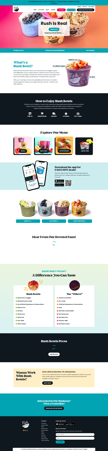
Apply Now (47, 383)
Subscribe (60, 442)
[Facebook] (23, 431)
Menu (35, 10)
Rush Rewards (44, 430)
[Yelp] (27, 431)
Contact (43, 435)
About (47, 10)
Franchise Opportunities (53, 33)
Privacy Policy (78, 449)
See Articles (54, 354)
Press (42, 432)
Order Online (44, 439)
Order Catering (45, 440)
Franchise (85, 10)
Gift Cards (43, 437)
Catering (61, 10)
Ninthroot (62, 449)
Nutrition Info (44, 428)
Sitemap (85, 449)
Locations (41, 10)
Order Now (71, 10)
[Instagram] (25, 431)
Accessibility (70, 449)
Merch (42, 434)
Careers (53, 10)
